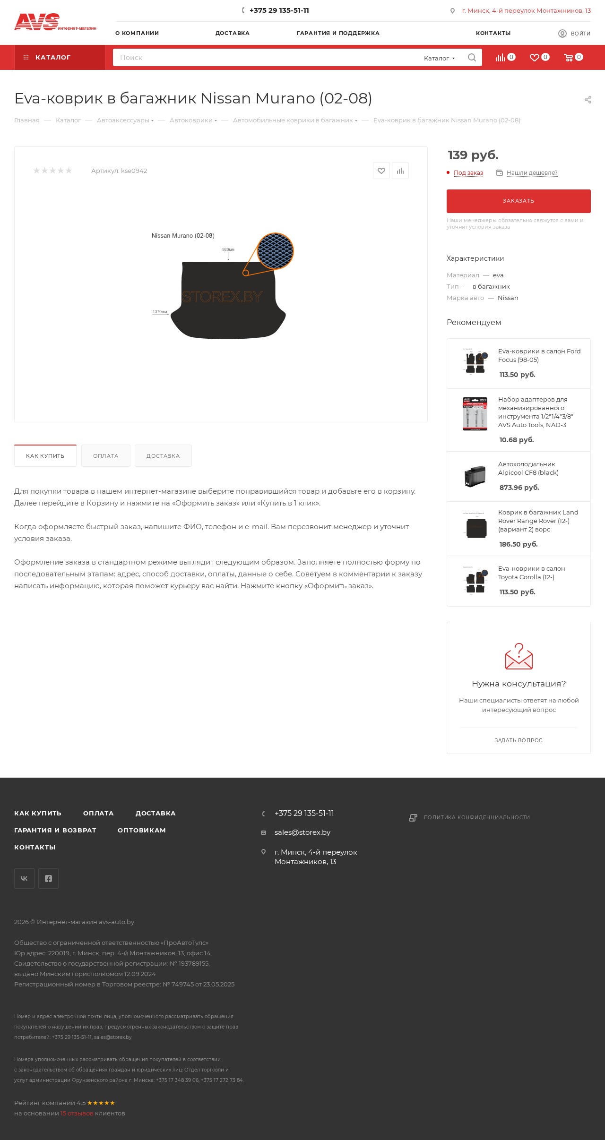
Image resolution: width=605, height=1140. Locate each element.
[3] (52, 171)
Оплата (106, 456)
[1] (36, 171)
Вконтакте (24, 878)
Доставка (163, 456)
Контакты (34, 847)
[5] (68, 171)
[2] (44, 171)
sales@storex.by (302, 832)
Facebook (48, 878)
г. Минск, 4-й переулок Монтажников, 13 (526, 10)
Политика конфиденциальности (477, 817)
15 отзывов (77, 1113)
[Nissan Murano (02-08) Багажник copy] (221, 297)
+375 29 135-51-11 (279, 10)
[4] (60, 171)
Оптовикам (142, 830)
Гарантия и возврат (55, 830)
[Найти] (472, 57)
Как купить (45, 456)
